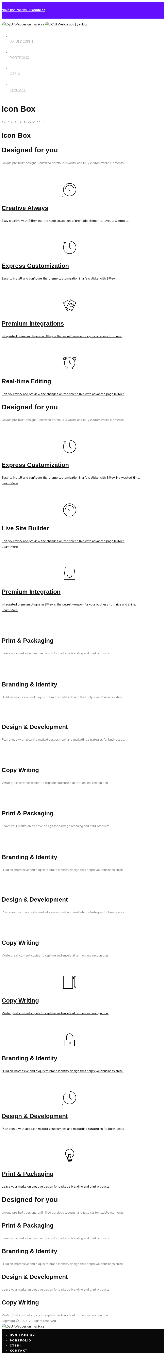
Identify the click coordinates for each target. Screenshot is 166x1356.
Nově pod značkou (23, 10)
